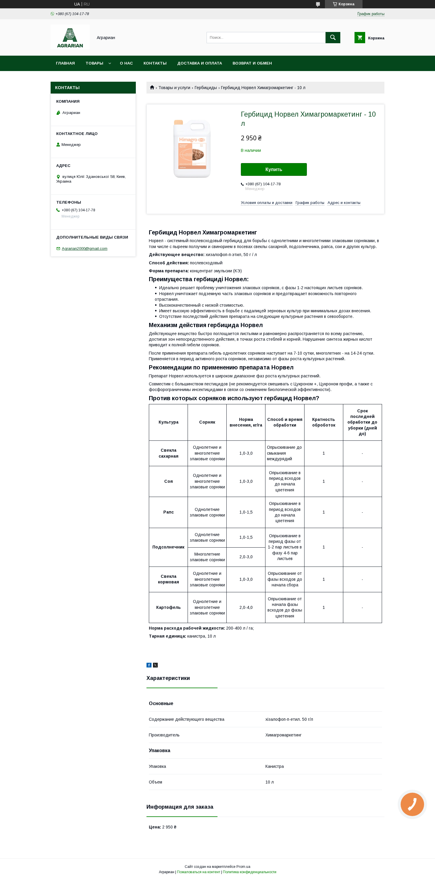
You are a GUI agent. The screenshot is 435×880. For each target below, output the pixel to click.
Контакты (155, 63)
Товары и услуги (174, 87)
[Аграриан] (70, 48)
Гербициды (206, 87)
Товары (94, 63)
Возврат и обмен (252, 63)
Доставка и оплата (199, 63)
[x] (155, 666)
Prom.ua (243, 867)
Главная (65, 63)
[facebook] (149, 666)
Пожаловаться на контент (198, 872)
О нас (126, 63)
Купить (273, 169)
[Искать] (333, 37)
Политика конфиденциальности (249, 872)
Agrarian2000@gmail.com (84, 248)
